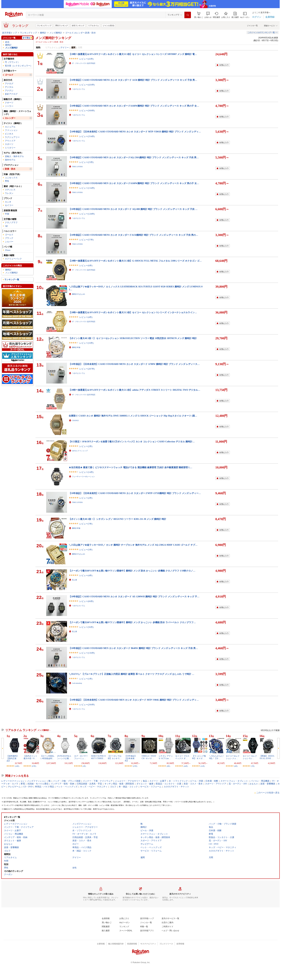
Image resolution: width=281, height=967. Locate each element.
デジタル (9, 87)
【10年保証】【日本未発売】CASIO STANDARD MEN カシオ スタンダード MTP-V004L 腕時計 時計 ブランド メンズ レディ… (134, 699)
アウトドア (10, 141)
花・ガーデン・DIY (238, 783)
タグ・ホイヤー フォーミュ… (81, 757)
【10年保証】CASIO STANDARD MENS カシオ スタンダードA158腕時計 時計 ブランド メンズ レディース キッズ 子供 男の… (133, 235)
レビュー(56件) (86, 627)
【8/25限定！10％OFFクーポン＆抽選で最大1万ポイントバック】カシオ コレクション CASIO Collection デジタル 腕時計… (132, 441)
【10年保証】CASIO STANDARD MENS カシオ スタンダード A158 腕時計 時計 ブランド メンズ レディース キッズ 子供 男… (133, 80)
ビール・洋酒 (196, 781)
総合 (7, 42)
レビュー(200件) (87, 704)
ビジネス (9, 134)
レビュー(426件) (87, 84)
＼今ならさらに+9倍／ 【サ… (216, 757)
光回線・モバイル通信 (37, 783)
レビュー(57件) (86, 239)
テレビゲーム (14, 786)
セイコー (9, 205)
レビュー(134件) (87, 188)
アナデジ (9, 90)
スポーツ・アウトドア (215, 783)
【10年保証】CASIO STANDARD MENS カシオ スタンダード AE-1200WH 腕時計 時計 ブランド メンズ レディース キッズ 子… (134, 596)
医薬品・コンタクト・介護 (168, 783)
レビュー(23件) (86, 162)
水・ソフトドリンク (178, 781)
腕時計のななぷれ (78, 294)
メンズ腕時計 (55, 33)
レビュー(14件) (86, 472)
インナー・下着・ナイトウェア (98, 781)
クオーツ (9, 102)
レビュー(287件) (87, 369)
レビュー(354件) (87, 136)
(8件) (236, 766)
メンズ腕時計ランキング (53, 38)
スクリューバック (13, 258)
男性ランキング (61, 25)
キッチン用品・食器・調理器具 (119, 783)
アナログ (9, 83)
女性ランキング (78, 25)
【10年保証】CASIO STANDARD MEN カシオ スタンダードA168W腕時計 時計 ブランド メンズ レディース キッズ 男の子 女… (134, 105)
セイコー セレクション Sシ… (250, 757)
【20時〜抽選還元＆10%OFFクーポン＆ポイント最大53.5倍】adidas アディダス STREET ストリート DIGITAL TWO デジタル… (134, 390)
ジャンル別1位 (108, 25)
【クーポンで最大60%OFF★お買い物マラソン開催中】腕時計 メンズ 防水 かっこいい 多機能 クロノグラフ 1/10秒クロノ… (132, 570)
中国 (7, 214)
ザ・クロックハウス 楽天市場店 (83, 63)
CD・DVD (28, 786)
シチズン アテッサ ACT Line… (166, 757)
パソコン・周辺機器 (259, 781)
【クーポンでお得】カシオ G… (114, 757)
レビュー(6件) (85, 265)
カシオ (8, 202)
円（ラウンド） (12, 62)
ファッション (11, 130)
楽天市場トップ (9, 33)
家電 (23, 783)
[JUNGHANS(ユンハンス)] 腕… (64, 757)
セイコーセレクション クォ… (233, 757)
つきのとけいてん (78, 89)
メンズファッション (36, 781)
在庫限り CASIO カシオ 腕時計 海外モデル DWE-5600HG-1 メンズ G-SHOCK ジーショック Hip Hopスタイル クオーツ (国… (133, 415)
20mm (7, 250)
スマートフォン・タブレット (234, 781)
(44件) (186, 766)
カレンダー (10, 118)
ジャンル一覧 (252, 25)
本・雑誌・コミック (128, 786)
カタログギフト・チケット (176, 786)
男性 (7, 181)
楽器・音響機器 (267, 783)
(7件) (252, 766)
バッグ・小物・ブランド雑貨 (66, 781)
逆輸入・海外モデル (14, 156)
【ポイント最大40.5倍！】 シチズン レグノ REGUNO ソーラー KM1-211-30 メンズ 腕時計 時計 (117, 519)
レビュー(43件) (86, 59)
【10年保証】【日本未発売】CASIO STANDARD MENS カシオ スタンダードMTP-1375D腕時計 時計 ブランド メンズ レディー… (135, 493)
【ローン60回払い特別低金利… (47, 757)
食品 (145, 781)
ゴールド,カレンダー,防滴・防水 (80, 33)
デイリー (64, 47)
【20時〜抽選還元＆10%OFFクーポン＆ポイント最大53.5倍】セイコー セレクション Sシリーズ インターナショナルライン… (133, 312)
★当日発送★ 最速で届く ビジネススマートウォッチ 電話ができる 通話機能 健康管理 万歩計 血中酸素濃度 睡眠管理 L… (130, 467)
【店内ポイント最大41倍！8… (30, 757)
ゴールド (9, 75)
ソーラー (9, 106)
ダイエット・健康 (144, 783)
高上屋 (74, 580)
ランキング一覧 (11, 279)
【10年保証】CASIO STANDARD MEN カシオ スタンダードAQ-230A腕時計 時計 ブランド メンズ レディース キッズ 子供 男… (134, 157)
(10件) (17, 766)
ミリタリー (10, 148)
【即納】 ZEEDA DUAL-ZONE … (267, 757)
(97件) (34, 766)
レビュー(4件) (85, 317)
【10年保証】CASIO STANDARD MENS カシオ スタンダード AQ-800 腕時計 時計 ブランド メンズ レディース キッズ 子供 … (133, 209)
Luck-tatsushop (77, 683)
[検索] (187, 15)
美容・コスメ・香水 (193, 783)
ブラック (9, 238)
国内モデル (10, 160)
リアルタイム (93, 25)
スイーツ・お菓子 (157, 781)
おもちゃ (253, 783)
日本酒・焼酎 (211, 781)
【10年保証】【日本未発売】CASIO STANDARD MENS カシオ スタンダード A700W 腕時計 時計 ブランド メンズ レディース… (134, 364)
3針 (6, 226)
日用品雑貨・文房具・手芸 (89, 783)
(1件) (84, 766)
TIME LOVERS (77, 166)
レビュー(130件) (87, 653)
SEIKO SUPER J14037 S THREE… (98, 757)
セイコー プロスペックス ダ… (182, 757)
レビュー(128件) (87, 214)
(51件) (203, 766)
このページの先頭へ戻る (268, 792)
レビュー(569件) (87, 110)
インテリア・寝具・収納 (62, 783)
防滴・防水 (10, 169)
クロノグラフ (11, 222)
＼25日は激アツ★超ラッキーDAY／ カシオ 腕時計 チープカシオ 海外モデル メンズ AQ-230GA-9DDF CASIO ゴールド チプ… (133, 545)
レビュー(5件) (85, 549)
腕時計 (43, 33)
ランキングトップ (44, 25)
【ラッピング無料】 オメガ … (199, 757)
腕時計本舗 (76, 347)
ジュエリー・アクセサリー (127, 781)
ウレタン (9, 193)
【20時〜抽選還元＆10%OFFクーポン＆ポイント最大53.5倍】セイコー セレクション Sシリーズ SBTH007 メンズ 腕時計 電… (133, 54)
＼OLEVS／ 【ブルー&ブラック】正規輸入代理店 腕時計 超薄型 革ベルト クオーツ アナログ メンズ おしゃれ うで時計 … (131, 674)
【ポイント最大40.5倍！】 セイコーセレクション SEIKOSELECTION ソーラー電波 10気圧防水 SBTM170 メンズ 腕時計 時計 (133, 338)
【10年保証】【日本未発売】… (130, 758)
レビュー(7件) (85, 524)
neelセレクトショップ (80, 451)
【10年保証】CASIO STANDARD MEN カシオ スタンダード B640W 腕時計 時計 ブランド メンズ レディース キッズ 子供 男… (133, 648)
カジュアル (10, 127)
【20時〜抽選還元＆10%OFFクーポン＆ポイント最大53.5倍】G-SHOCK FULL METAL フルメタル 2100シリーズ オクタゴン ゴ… (135, 260)
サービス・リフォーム (150, 786)
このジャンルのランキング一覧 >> (263, 32)
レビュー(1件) (85, 679)
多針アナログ (11, 94)
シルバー (9, 241)
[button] (208, 15)
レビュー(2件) (85, 446)
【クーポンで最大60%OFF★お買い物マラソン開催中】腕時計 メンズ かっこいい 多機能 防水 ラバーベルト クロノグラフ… (132, 622)
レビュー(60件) (86, 601)
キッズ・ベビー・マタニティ (93, 786)
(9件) (168, 766)
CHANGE (75, 420)
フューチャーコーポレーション (83, 476)
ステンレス (10, 189)
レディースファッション (13, 781)
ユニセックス (11, 177)
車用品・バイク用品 (44, 786)
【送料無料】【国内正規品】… (12, 758)
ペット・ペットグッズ (67, 786)
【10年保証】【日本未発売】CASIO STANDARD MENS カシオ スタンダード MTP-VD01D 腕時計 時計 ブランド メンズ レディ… (135, 131)
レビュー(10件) (86, 343)
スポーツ (9, 144)
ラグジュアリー (12, 137)
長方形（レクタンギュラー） (18, 65)
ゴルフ (113, 786)
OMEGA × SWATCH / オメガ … (149, 757)
